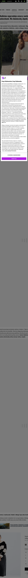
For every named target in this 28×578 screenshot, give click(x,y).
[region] (14, 118)
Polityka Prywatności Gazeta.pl (8, 120)
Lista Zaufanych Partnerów (10, 150)
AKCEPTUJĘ (14, 158)
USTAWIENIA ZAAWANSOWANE (14, 155)
